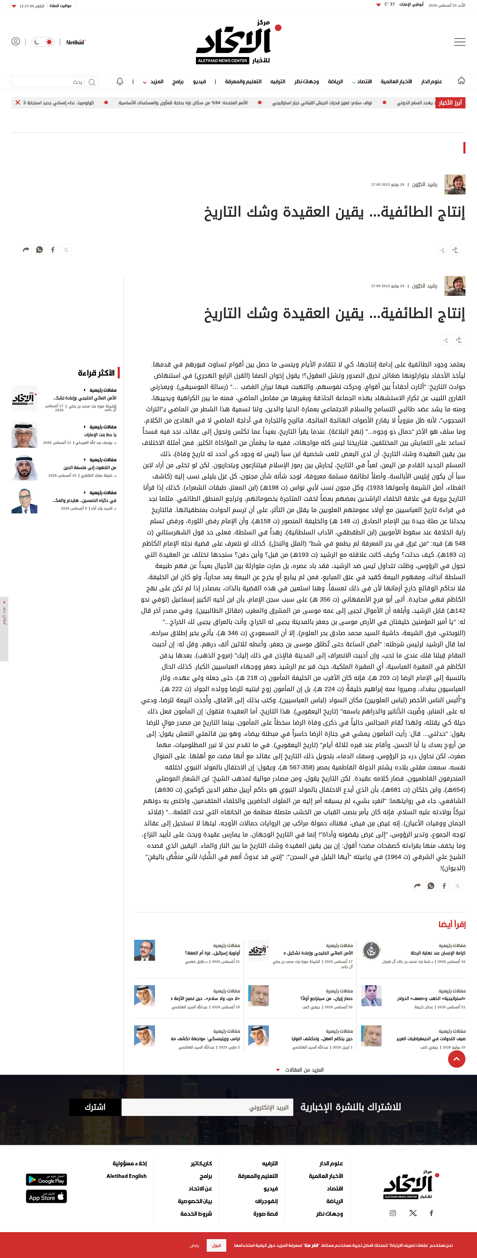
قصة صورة (266, 1213)
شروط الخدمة (196, 1213)
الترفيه (278, 81)
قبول (216, 1245)
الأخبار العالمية (396, 81)
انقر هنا (311, 1245)
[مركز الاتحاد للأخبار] (238, 42)
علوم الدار (431, 81)
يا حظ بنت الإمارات (100, 435)
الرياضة (335, 81)
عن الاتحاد (200, 1188)
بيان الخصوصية (195, 1200)
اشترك (95, 1107)
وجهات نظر (306, 81)
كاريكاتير (201, 1163)
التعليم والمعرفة (243, 81)
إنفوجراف (266, 1200)
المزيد (156, 81)
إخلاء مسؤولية (130, 1163)
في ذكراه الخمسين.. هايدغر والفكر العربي (84, 500)
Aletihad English (127, 1175)
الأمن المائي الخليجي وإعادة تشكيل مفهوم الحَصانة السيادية (84, 398)
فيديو (199, 81)
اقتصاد (364, 81)
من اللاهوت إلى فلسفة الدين (90, 467)
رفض (194, 1245)
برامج (178, 81)
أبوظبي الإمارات (404, 4)
